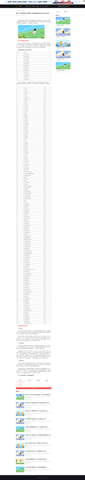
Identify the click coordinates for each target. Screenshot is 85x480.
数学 (30, 6)
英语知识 (27, 6)
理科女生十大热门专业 (60, 25)
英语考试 (46, 6)
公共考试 (33, 6)
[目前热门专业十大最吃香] (63, 35)
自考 (43, 6)
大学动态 (23, 10)
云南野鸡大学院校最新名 (60, 70)
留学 (40, 6)
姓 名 (17, 382)
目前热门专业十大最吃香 (60, 36)
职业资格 (37, 6)
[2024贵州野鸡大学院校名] (63, 57)
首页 (20, 10)
